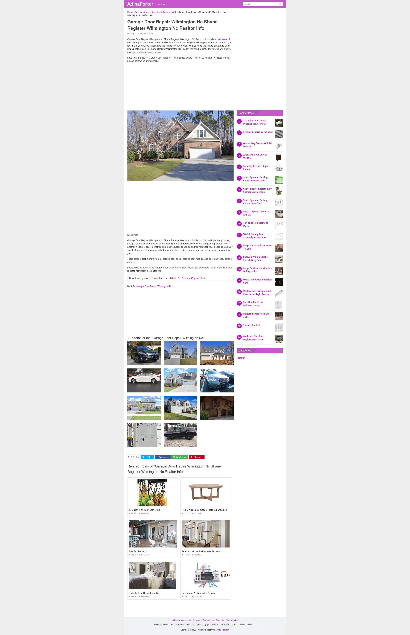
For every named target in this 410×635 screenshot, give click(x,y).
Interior (161, 4)
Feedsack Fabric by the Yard (258, 132)
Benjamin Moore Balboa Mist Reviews (201, 551)
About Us (220, 620)
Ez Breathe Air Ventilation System (199, 593)
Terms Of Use (208, 620)
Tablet (173, 278)
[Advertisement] (180, 87)
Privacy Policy (232, 620)
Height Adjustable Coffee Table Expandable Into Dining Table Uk (214, 509)
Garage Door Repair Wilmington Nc (154, 286)
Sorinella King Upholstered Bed (144, 593)
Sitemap (176, 620)
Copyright (197, 620)
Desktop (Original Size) (193, 278)
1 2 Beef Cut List (251, 325)
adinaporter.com (222, 629)
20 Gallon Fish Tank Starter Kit (144, 509)
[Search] (280, 4)
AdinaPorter (140, 4)
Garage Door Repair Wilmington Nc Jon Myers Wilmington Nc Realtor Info (196, 416)
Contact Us (186, 620)
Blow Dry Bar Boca (138, 551)
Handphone (158, 278)
